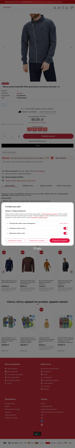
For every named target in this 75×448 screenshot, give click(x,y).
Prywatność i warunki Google (39, 217)
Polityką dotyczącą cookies (50, 214)
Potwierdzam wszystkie (60, 240)
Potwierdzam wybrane (15, 240)
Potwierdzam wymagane (37, 240)
